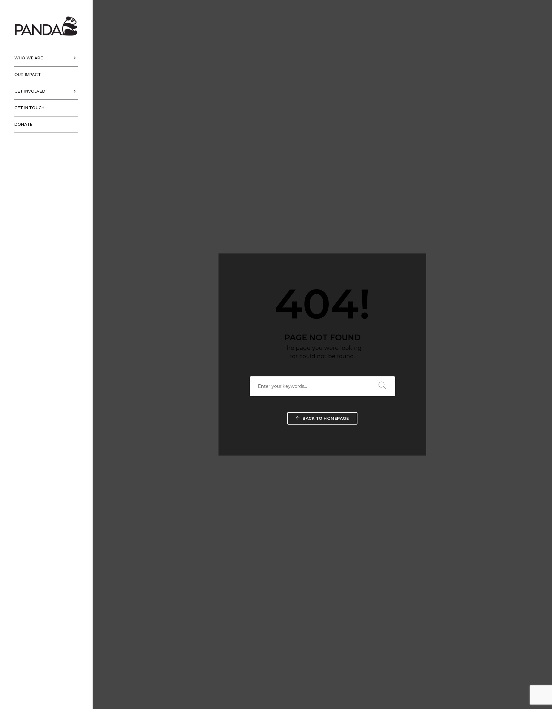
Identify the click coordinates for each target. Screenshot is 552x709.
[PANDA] (46, 26)
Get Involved (29, 91)
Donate (23, 124)
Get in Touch (29, 107)
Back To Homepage (325, 418)
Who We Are (28, 58)
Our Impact (27, 74)
